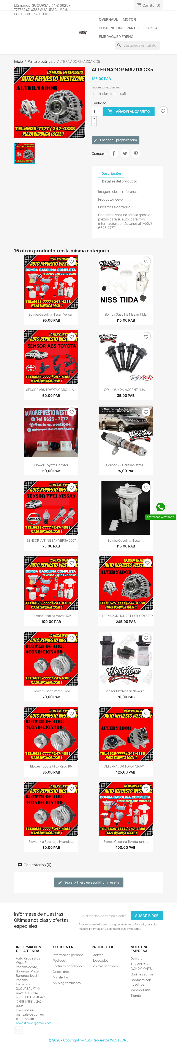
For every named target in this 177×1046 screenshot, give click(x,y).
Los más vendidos (105, 966)
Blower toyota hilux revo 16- (51, 766)
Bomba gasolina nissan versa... (51, 314)
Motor (129, 19)
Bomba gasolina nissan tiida (126, 314)
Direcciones (62, 972)
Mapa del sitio (141, 990)
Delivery (136, 958)
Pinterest (135, 153)
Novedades (100, 960)
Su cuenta (63, 947)
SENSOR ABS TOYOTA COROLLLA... (51, 390)
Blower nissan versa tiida (51, 691)
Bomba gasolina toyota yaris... (125, 842)
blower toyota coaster (51, 465)
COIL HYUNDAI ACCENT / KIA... (125, 390)
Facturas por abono (67, 966)
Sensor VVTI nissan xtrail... (125, 465)
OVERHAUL (108, 19)
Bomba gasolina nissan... (125, 540)
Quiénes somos (142, 974)
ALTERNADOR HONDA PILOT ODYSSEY (125, 616)
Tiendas (136, 996)
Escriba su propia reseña (118, 140)
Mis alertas (61, 977)
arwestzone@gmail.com (33, 1023)
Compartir (113, 153)
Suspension (110, 28)
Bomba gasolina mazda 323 (51, 616)
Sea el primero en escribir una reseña (91, 882)
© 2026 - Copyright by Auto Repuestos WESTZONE (88, 1040)
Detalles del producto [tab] (119, 181)
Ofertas (97, 955)
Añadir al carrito (129, 111)
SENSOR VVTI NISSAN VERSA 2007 (51, 540)
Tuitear (124, 153)
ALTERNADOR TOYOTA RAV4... (125, 766)
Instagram (18, 1030)
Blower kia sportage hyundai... (51, 842)
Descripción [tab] (111, 173)
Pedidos (59, 960)
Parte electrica (142, 28)
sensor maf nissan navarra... (126, 691)
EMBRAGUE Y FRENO (116, 36)
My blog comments (67, 983)
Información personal (68, 955)
